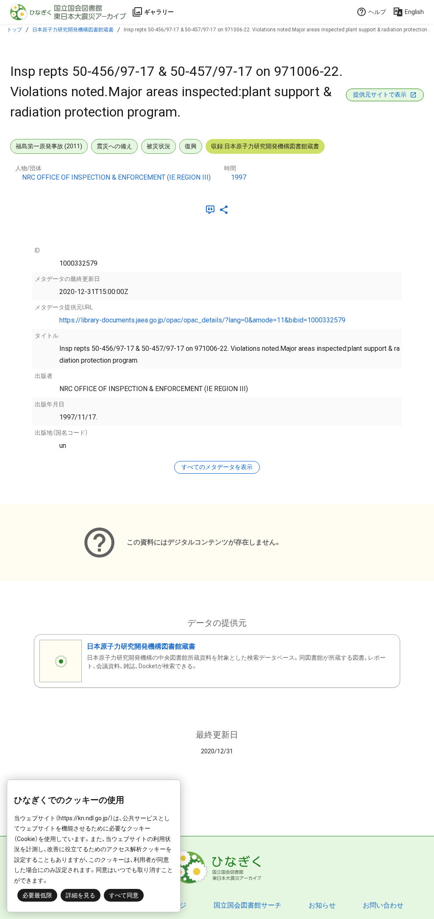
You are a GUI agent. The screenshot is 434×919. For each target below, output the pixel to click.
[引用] (212, 210)
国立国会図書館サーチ (247, 905)
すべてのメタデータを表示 (217, 467)
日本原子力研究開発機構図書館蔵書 (73, 30)
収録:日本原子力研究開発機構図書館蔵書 (265, 146)
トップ (14, 30)
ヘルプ (377, 11)
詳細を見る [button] (80, 895)
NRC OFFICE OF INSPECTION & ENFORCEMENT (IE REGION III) (116, 177)
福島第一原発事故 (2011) (49, 146)
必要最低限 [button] (37, 895)
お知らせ (322, 905)
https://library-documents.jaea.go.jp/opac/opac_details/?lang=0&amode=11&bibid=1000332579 (202, 320)
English (414, 11)
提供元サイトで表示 (379, 94)
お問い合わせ (383, 905)
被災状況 (158, 146)
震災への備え (114, 146)
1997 (238, 177)
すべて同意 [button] (124, 895)
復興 (191, 146)
